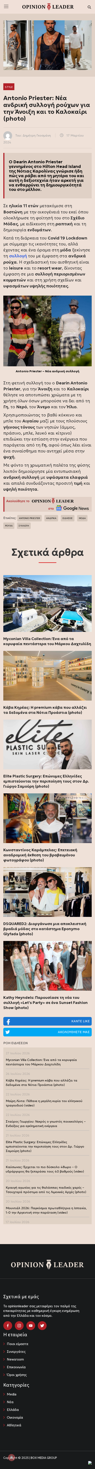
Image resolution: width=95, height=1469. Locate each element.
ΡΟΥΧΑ (9, 525)
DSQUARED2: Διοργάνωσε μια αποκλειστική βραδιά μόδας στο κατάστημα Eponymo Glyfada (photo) (44, 928)
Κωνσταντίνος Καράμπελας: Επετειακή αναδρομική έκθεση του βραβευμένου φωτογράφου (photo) (40, 855)
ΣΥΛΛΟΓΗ (24, 525)
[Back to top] (81, 1455)
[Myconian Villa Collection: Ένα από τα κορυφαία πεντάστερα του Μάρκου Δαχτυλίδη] (47, 603)
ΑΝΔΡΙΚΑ (51, 518)
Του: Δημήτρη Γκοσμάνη (33, 135)
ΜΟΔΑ (82, 518)
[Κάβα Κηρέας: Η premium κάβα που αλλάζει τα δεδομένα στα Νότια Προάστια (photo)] (47, 676)
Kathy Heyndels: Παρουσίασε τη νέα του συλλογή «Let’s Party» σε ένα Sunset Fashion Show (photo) (45, 1002)
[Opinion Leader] (48, 6)
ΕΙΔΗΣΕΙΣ (68, 518)
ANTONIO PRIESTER (29, 518)
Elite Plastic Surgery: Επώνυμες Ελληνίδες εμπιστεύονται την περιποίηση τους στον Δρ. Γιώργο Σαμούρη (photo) (46, 781)
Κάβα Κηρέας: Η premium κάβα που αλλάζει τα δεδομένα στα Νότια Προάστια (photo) (45, 710)
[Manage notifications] (11, 1457)
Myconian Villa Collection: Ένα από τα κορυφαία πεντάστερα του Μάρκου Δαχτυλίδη (47, 641)
